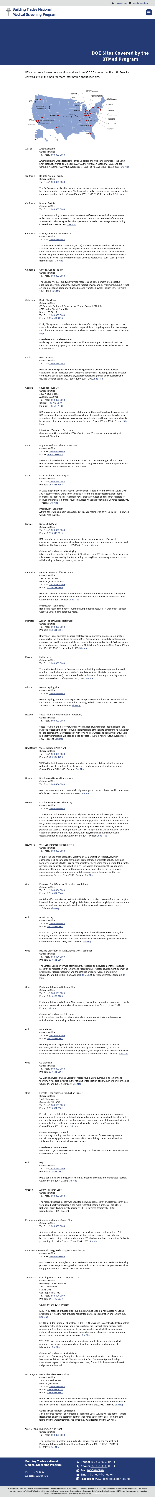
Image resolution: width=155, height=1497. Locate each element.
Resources (73, 151)
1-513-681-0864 (55, 629)
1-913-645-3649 (55, 532)
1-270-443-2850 (55, 587)
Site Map (124, 166)
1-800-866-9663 (57, 154)
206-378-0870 (95, 1470)
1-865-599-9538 (55, 1298)
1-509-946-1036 (55, 1389)
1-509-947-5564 (55, 1392)
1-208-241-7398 (55, 454)
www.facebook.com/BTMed (112, 1479)
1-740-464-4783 (55, 995)
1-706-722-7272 (54, 402)
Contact (145, 151)
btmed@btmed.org (102, 1474)
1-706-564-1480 (55, 405)
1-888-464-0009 (57, 584)
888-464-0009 (99, 1466)
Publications (96, 151)
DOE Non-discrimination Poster (101, 1493)
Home (7, 151)
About (21, 151)
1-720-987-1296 (55, 318)
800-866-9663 (99, 1462)
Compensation (123, 151)
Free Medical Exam (45, 151)
